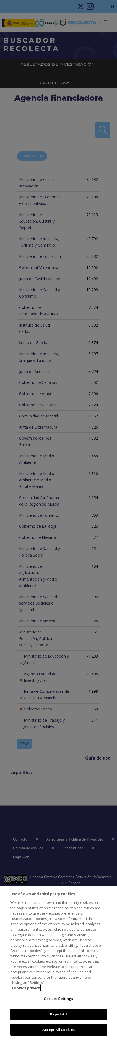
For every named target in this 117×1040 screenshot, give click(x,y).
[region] (58, 963)
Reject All (58, 1014)
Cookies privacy (26, 987)
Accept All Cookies (58, 1029)
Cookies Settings (58, 998)
